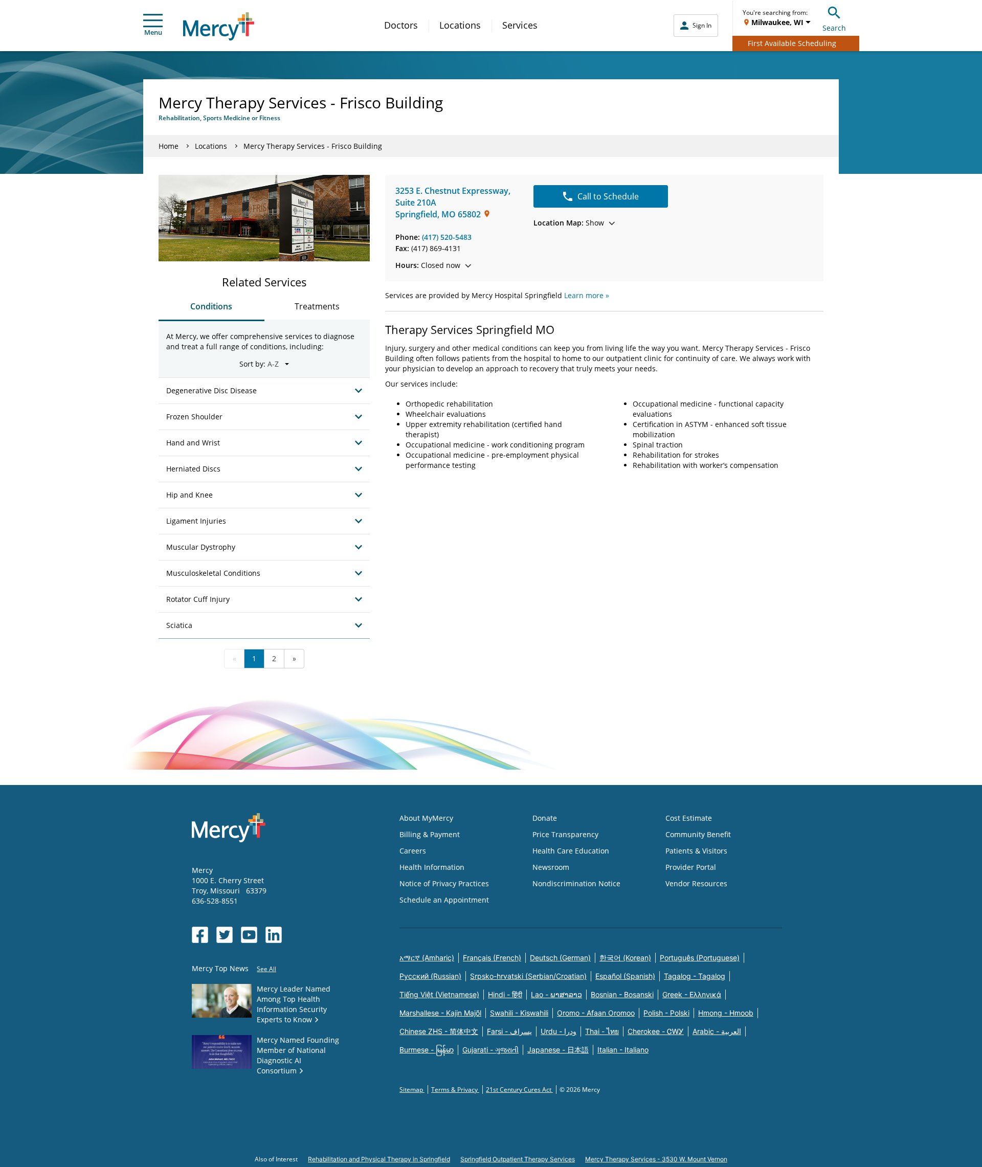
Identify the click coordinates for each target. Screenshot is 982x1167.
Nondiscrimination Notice (576, 883)
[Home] (218, 26)
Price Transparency (565, 834)
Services (520, 25)
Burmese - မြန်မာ (426, 1049)
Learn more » (586, 295)
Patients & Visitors (696, 851)
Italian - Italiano (623, 1049)
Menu (153, 32)
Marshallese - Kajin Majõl (440, 1012)
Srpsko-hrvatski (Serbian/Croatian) (528, 976)
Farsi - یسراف (509, 1031)
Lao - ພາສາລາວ (556, 994)
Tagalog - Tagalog (694, 976)
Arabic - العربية (717, 1031)
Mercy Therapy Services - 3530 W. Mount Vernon (656, 1159)
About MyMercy (426, 818)
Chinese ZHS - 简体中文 (438, 1031)
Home (168, 146)
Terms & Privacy (455, 1089)
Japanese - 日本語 (558, 1049)
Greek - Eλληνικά (691, 994)
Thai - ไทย (602, 1031)
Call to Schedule (608, 196)
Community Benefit (698, 834)
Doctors (401, 25)
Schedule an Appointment (444, 900)
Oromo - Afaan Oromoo (596, 1012)
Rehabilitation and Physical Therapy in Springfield (379, 1159)
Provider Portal (690, 867)
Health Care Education (570, 851)
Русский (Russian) (430, 976)
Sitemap (412, 1089)
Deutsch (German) (560, 957)
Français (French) (492, 957)
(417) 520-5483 (447, 237)
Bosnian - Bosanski (622, 994)
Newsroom (550, 867)
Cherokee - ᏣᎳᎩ (656, 1031)
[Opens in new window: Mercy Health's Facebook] (200, 935)
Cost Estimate (688, 818)
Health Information (431, 867)
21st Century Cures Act (519, 1089)
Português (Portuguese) (700, 957)
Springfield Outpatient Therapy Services (517, 1159)
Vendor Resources (696, 883)
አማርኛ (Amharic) (426, 957)
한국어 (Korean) (625, 957)
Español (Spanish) (625, 976)
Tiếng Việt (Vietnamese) (439, 994)
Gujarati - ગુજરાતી (490, 1049)
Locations (460, 25)
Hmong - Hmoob (725, 1012)
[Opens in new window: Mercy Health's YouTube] (249, 935)
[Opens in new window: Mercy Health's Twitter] (224, 935)
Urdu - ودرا (558, 1031)
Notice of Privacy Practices (444, 883)
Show (568, 223)
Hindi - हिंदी (505, 994)
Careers (412, 851)
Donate (544, 818)
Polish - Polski (666, 1012)
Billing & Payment (429, 834)
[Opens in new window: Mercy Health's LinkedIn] (273, 935)
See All (266, 968)
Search (834, 28)
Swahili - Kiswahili (519, 1012)
